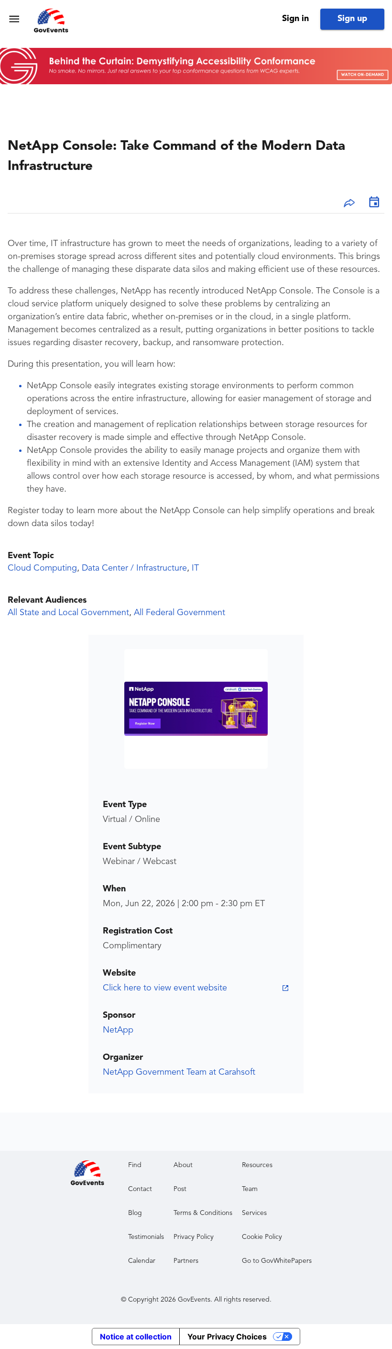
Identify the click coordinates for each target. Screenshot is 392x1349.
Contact (140, 1189)
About (183, 1165)
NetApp (118, 1030)
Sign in (295, 18)
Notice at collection (136, 1336)
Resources (257, 1165)
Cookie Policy (262, 1237)
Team (250, 1189)
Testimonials (146, 1237)
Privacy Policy (194, 1237)
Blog (135, 1213)
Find (135, 1165)
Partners (186, 1261)
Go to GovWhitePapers (277, 1261)
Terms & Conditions (203, 1213)
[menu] (14, 19)
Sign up (352, 18)
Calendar (141, 1261)
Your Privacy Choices (227, 1336)
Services (254, 1213)
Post (180, 1189)
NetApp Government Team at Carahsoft (179, 1072)
